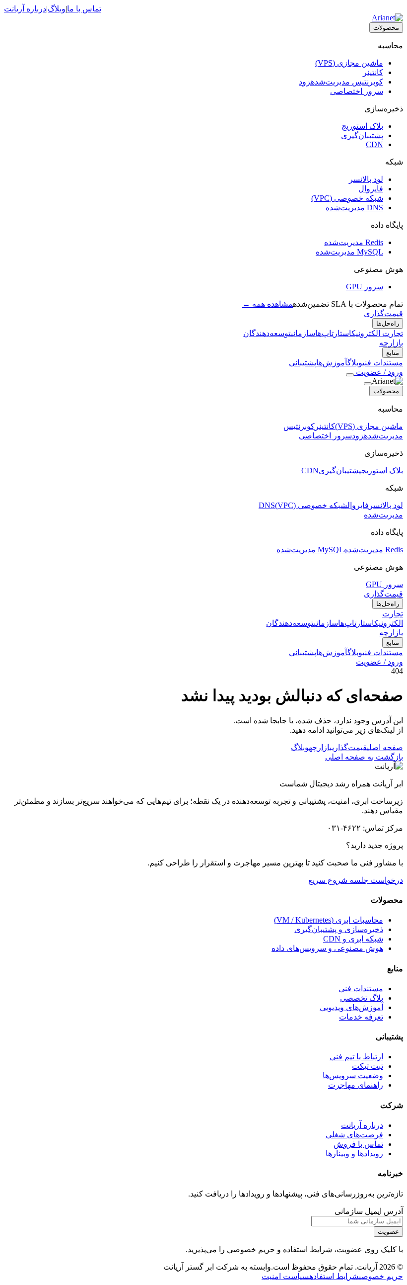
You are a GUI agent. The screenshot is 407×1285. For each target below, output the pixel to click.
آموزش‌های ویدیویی (351, 1007)
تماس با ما (84, 8)
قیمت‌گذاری (383, 313)
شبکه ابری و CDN (353, 939)
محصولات (386, 27)
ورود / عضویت (378, 372)
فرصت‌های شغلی (354, 1134)
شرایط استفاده (334, 1276)
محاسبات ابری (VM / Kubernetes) (328, 920)
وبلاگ (57, 8)
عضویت (388, 1231)
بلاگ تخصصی (361, 998)
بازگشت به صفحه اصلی (364, 757)
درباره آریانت (25, 8)
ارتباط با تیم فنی (356, 1056)
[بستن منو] (368, 383)
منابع (392, 352)
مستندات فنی (361, 988)
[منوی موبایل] (350, 374)
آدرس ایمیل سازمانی (369, 1211)
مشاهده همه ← (267, 304)
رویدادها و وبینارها (354, 1153)
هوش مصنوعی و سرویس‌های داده (327, 948)
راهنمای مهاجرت (355, 1085)
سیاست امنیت (285, 1276)
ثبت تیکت (367, 1066)
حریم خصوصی (381, 1276)
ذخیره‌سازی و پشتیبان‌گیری (338, 929)
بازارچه (391, 343)
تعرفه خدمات (361, 1017)
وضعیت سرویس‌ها (353, 1075)
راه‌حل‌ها (387, 323)
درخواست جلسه (375, 880)
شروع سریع (327, 880)
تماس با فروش (358, 1144)
